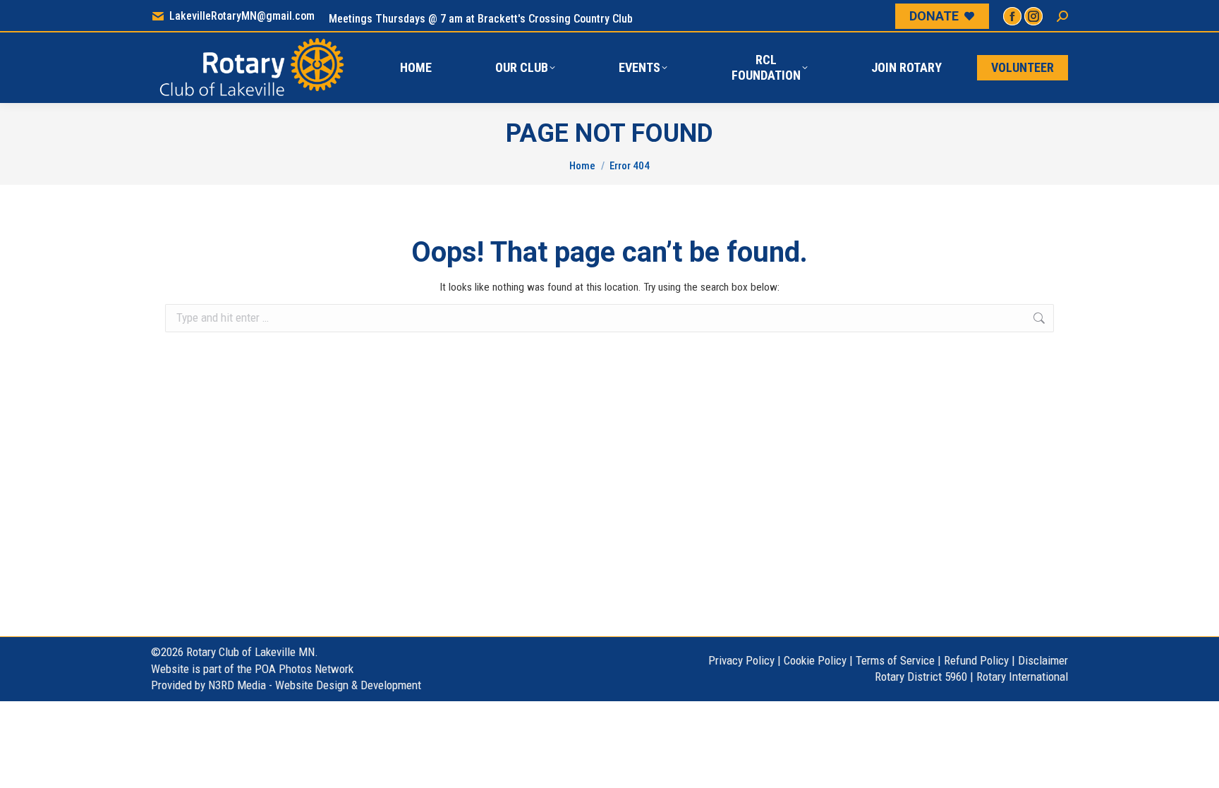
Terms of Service (895, 660)
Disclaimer (1043, 660)
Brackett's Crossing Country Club (555, 18)
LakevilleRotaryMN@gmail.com (242, 16)
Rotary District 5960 (921, 676)
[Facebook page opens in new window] (1012, 16)
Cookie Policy (815, 660)
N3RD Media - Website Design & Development (314, 685)
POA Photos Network (304, 669)
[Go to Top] (1198, 767)
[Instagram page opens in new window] (1033, 16)
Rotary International (1022, 676)
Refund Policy (976, 660)
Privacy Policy (741, 660)
